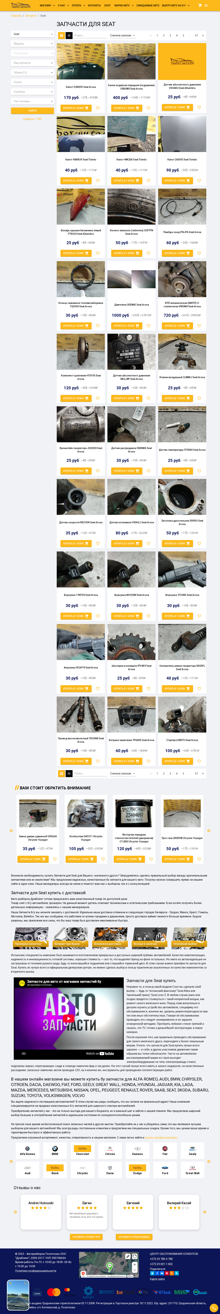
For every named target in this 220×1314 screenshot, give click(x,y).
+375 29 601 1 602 (161, 1264)
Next (209, 831)
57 (196, 35)
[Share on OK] (172, 1273)
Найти (33, 110)
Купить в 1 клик (73, 108)
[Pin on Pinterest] (167, 1273)
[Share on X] (152, 1273)
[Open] (52, 34)
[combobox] (27, 34)
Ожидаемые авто (147, 5)
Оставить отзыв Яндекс (134, 1237)
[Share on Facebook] (157, 1273)
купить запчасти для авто (161, 1137)
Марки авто (122, 5)
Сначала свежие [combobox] (120, 35)
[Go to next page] (203, 35)
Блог (107, 5)
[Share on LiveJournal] (176, 1273)
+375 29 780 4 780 (161, 1258)
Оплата (76, 5)
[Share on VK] (162, 1273)
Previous (11, 831)
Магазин (45, 5)
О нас (61, 5)
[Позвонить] (214, 1308)
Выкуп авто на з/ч (173, 5)
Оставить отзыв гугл (86, 1237)
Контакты (94, 5)
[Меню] (206, 5)
